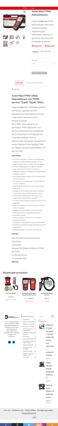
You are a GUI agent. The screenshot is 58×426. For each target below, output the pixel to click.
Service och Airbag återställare (27, 348)
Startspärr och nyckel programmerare (28, 354)
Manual (15, 262)
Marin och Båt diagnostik (29, 338)
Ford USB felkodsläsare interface (47, 294)
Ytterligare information (34, 83)
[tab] (19, 83)
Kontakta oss (17, 410)
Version (35, 52)
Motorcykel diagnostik (28, 345)
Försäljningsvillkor (45, 410)
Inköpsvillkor (30, 410)
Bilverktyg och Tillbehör (28, 326)
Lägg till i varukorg (39, 73)
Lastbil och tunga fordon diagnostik (29, 333)
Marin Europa (26, 336)
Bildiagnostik (26, 319)
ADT (34, 417)
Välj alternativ (29, 301)
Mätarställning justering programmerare (28, 342)
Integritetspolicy (29, 413)
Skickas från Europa (27, 351)
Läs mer (47, 301)
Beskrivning (19, 83)
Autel (41, 21)
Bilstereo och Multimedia (29, 324)
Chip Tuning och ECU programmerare (28, 329)
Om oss (7, 410)
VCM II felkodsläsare (11, 293)
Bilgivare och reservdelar (29, 321)
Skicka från (34, 60)
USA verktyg (26, 357)
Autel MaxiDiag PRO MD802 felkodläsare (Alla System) (29, 294)
